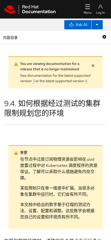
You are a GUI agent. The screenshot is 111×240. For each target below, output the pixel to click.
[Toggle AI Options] (97, 24)
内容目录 (10, 37)
